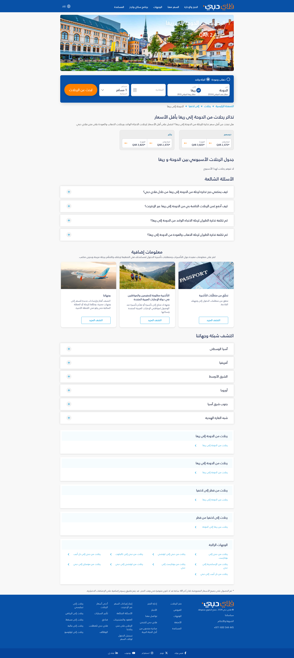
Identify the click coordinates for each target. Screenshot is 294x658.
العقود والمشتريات (122, 619)
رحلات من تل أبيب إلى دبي (214, 574)
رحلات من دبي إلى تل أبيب (87, 554)
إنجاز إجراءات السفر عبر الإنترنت (123, 605)
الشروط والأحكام (226, 621)
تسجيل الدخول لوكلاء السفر (125, 637)
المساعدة (119, 7)
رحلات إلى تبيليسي (78, 605)
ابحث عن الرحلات (80, 90)
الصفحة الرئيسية (225, 106)
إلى (194, 87)
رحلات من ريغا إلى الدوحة (215, 527)
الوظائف (104, 632)
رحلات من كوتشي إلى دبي (129, 564)
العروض (178, 610)
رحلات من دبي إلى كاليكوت (129, 554)
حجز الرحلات (176, 603)
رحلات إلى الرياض (74, 613)
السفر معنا (173, 7)
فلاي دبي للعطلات (98, 626)
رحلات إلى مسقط (74, 619)
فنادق (105, 619)
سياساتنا (229, 615)
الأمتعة (178, 622)
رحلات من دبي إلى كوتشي (171, 554)
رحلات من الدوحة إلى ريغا (215, 445)
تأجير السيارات (101, 613)
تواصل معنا (151, 616)
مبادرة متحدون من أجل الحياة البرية (148, 630)
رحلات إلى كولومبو (73, 632)
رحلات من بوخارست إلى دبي (173, 566)
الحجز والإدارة (191, 7)
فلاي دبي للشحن (148, 622)
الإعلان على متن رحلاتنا (124, 627)
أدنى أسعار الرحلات (102, 605)
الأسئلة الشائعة (124, 613)
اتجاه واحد (200, 79)
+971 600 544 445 (224, 627)
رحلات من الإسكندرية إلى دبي (215, 566)
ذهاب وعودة (219, 79)
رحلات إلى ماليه (75, 626)
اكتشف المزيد (213, 320)
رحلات (207, 106)
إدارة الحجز (152, 603)
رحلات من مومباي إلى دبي (87, 564)
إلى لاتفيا (194, 106)
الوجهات (157, 7)
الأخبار (154, 610)
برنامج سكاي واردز (138, 7)
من (226, 87)
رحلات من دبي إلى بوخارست (218, 556)
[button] (147, 192)
